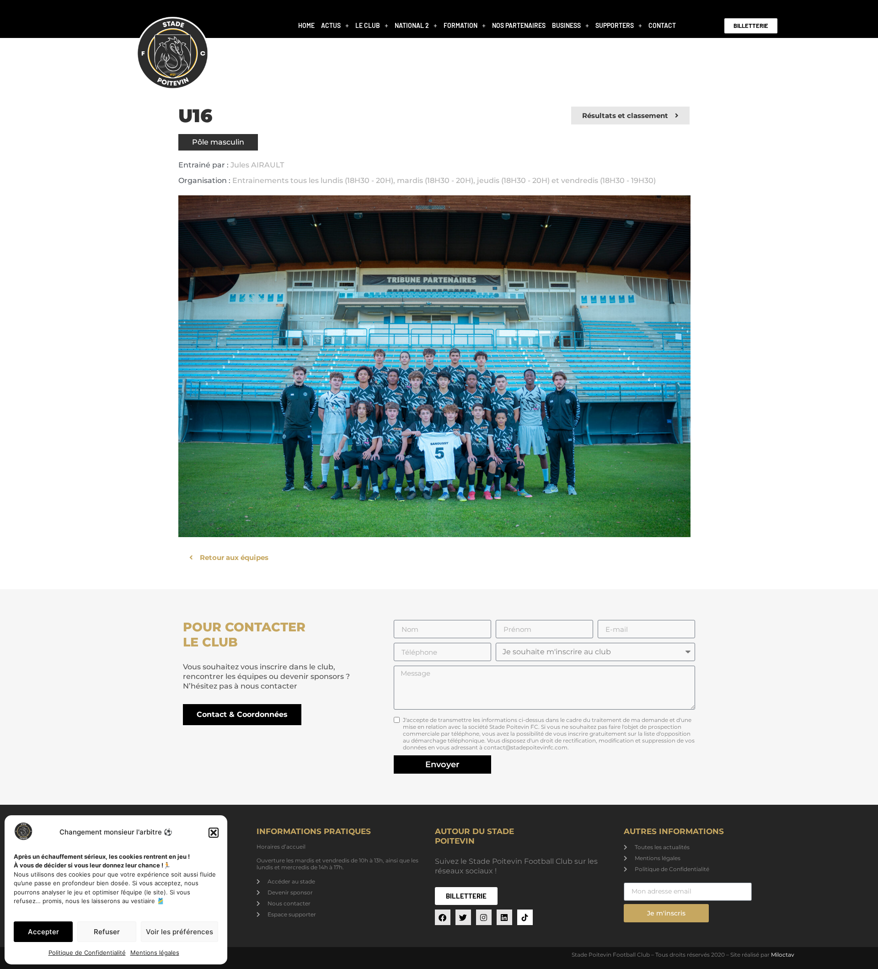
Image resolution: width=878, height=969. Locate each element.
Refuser (107, 931)
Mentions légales (154, 952)
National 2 (412, 25)
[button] (213, 832)
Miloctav (782, 954)
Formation (460, 25)
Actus (331, 25)
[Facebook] (442, 917)
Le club (367, 25)
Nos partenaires (519, 25)
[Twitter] (463, 917)
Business (566, 25)
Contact (662, 25)
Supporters (614, 25)
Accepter (43, 931)
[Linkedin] (504, 917)
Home (306, 25)
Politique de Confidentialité (87, 952)
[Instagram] (484, 917)
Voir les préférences (179, 931)
